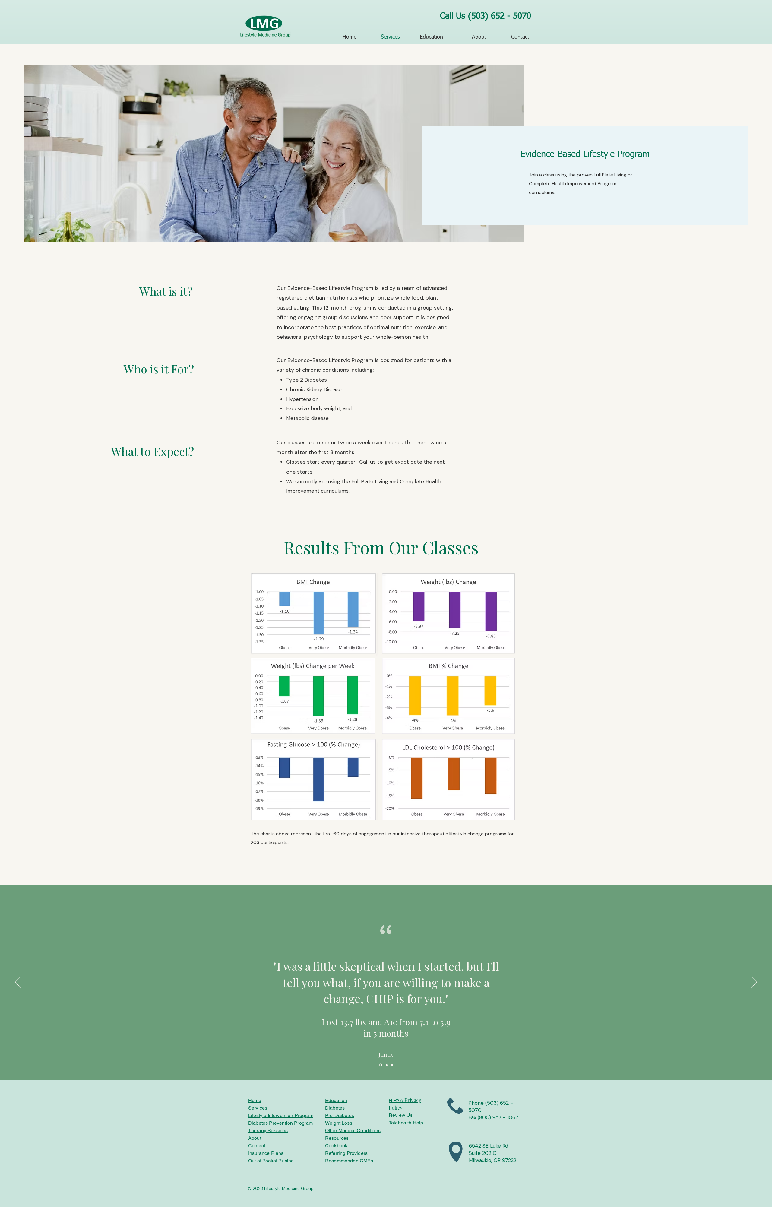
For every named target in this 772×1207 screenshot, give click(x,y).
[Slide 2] (386, 1065)
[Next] (754, 982)
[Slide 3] (392, 1065)
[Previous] (18, 982)
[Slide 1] (380, 1065)
